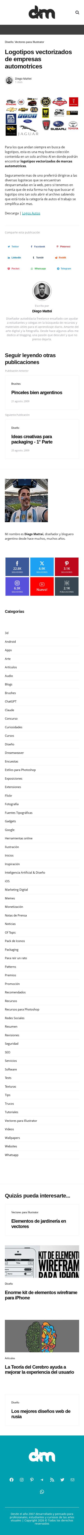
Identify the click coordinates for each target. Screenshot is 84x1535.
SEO (7, 1052)
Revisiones (12, 1035)
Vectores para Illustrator (29, 41)
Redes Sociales (14, 1018)
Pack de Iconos (15, 941)
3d (6, 633)
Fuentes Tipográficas (18, 813)
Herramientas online (18, 838)
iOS (7, 881)
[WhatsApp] (42, 1492)
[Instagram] (22, 1480)
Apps (8, 650)
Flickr (8, 795)
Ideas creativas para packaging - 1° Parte (31, 439)
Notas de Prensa (16, 915)
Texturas (10, 1086)
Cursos (9, 736)
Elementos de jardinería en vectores (38, 1223)
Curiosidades (13, 727)
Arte (8, 659)
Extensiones (13, 787)
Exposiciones (13, 778)
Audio (9, 676)
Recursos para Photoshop (22, 1009)
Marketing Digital (16, 889)
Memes (10, 898)
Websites (11, 1146)
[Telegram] (42, 1480)
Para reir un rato (16, 958)
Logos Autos (31, 213)
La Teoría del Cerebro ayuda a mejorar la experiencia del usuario (39, 1369)
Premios (10, 975)
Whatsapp (11, 1155)
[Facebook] (11, 1480)
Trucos (9, 1103)
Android (10, 642)
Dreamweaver (14, 753)
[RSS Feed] (52, 1480)
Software (11, 1069)
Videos (9, 1129)
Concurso (11, 718)
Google (9, 830)
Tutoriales (11, 1112)
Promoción (12, 984)
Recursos (11, 1001)
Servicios (11, 1061)
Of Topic (10, 932)
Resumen (11, 1026)
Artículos (11, 667)
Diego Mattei (23, 78)
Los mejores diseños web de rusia (40, 1414)
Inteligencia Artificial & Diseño (25, 872)
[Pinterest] (32, 1480)
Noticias (10, 924)
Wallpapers (12, 1138)
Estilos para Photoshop (20, 770)
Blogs (8, 684)
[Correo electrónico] (72, 1480)
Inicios (9, 855)
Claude (9, 710)
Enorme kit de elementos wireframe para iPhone (41, 1295)
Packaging (11, 949)
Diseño (9, 41)
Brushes (16, 383)
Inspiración (12, 864)
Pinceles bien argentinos (36, 392)
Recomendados (15, 992)
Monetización (14, 907)
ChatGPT (10, 701)
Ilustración (12, 847)
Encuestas (11, 761)
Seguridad (11, 1043)
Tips (7, 1095)
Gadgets (10, 821)
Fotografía (12, 804)
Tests (8, 1078)
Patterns (10, 967)
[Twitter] (62, 1480)
